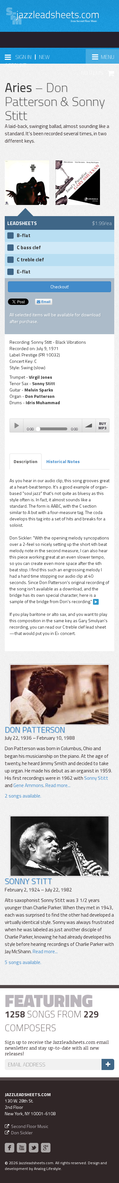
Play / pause (16, 425)
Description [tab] (25, 461)
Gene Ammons (28, 785)
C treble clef (30, 259)
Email (45, 301)
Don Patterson (35, 729)
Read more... (57, 785)
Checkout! (59, 286)
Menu (105, 59)
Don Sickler (22, 1132)
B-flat (23, 235)
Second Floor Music (29, 1126)
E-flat (23, 271)
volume (89, 425)
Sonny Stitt (96, 778)
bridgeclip (96, 602)
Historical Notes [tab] (63, 461)
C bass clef (29, 247)
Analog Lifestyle (47, 1168)
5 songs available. (23, 962)
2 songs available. (23, 795)
